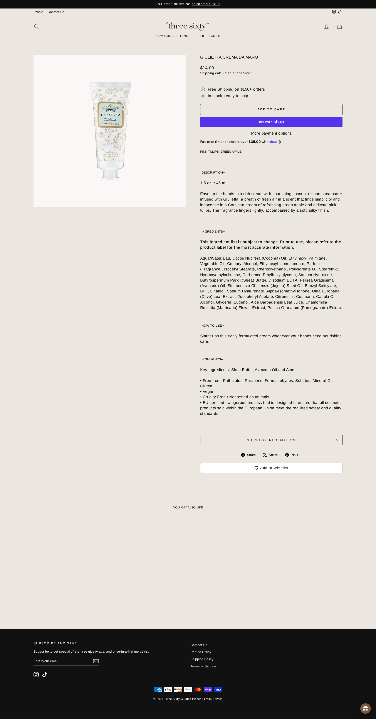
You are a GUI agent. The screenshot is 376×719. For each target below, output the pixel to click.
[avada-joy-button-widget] (365, 708)
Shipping (207, 73)
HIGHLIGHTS (211, 359)
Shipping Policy (202, 659)
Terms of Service (203, 666)
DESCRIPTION (212, 172)
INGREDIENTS (212, 231)
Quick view (70, 589)
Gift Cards (210, 35)
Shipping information (271, 440)
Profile (38, 12)
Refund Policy (201, 652)
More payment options (271, 133)
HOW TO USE (211, 325)
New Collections (173, 35)
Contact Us (56, 12)
